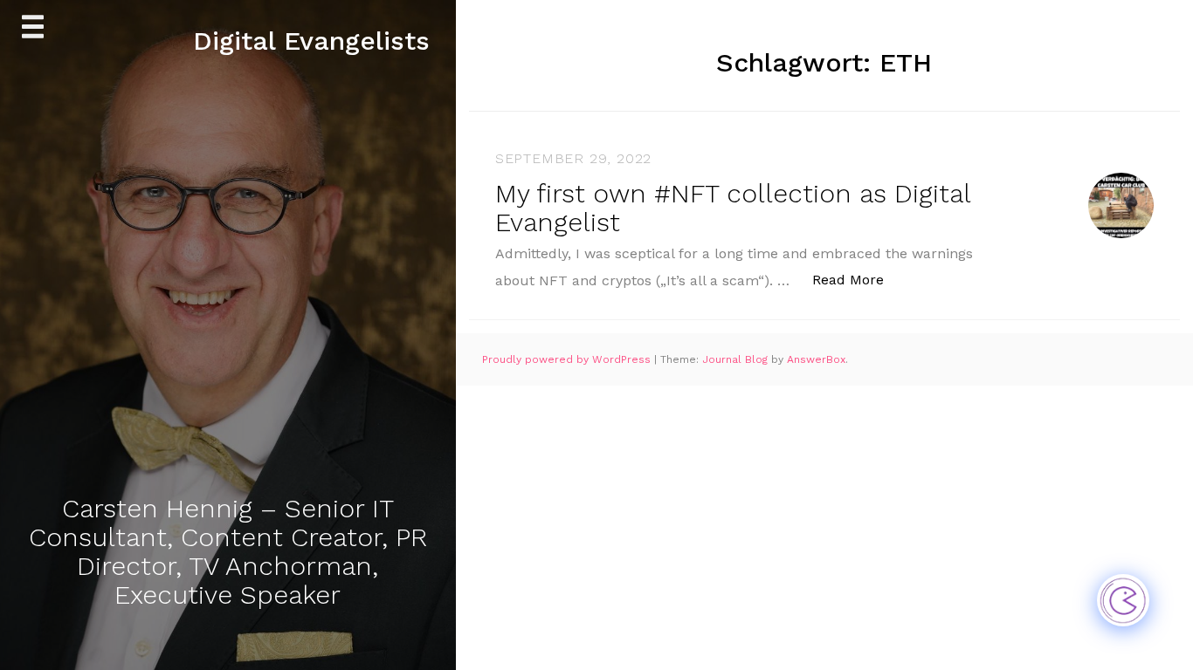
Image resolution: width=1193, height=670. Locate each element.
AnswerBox (816, 359)
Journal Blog (736, 359)
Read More (857, 279)
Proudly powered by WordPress (568, 359)
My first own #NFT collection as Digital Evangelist (732, 207)
